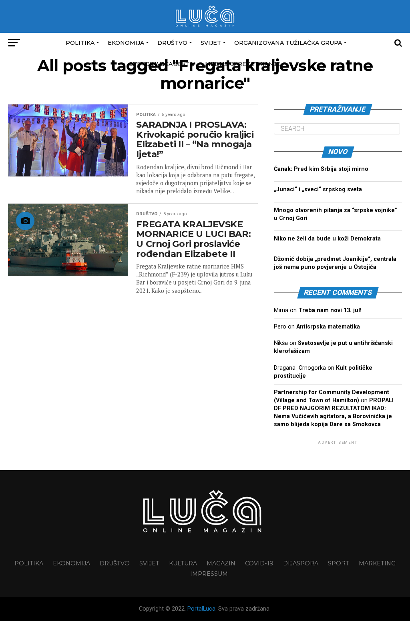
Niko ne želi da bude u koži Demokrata (327, 238)
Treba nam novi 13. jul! (330, 310)
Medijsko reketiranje (242, 64)
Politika (80, 42)
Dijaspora (300, 563)
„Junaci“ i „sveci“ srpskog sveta (318, 189)
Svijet (211, 42)
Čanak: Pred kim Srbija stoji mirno (321, 169)
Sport (338, 563)
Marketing (377, 563)
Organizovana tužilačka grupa (288, 42)
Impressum (209, 573)
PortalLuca (201, 608)
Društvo (172, 42)
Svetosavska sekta (161, 64)
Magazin (221, 563)
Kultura (183, 563)
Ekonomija (126, 42)
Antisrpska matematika (328, 326)
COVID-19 (259, 563)
